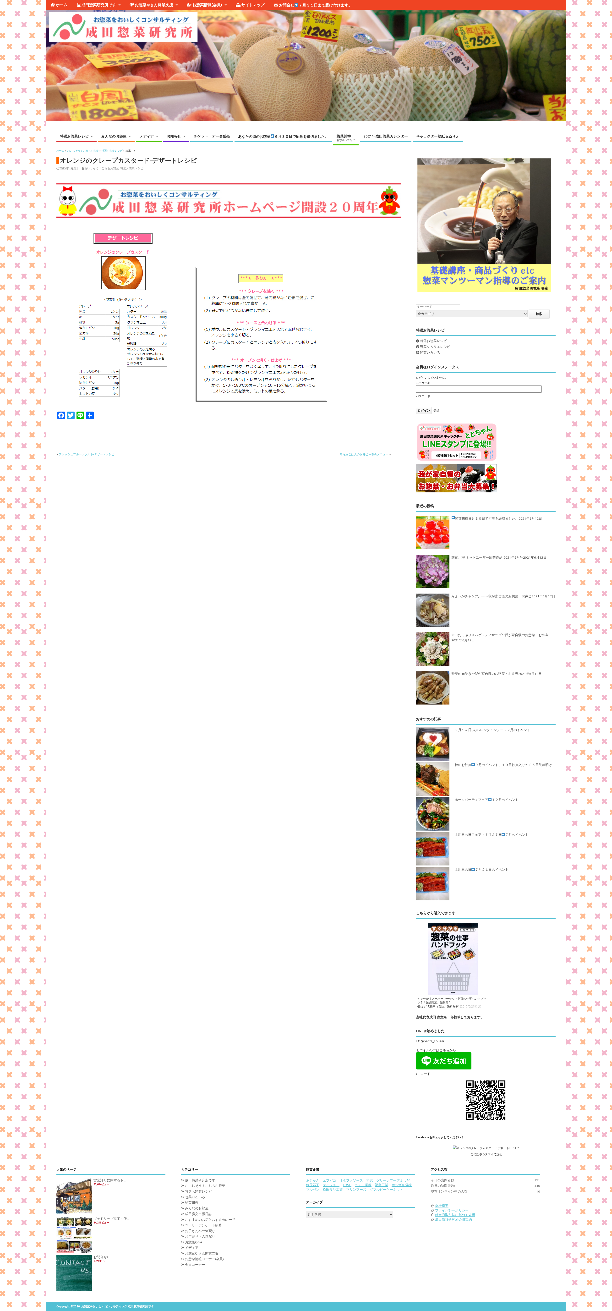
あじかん (312, 1180)
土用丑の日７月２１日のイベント (481, 869)
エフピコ (329, 1180)
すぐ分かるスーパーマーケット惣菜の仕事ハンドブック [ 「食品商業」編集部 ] (451, 1001)
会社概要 (441, 1206)
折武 (369, 1180)
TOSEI (347, 1185)
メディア (146, 136)
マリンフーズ (356, 1189)
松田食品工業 (333, 1189)
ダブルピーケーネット (386, 1189)
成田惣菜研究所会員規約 (453, 1219)
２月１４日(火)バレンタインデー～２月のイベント (492, 730)
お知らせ (174, 136)
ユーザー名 (423, 383)
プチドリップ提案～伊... (111, 1219)
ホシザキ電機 (402, 1185)
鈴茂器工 (312, 1185)
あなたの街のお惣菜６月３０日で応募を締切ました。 (283, 136)
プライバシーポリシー (452, 1210)
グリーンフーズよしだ (393, 1180)
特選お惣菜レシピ (74, 136)
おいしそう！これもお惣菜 (101, 168)
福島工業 (381, 1185)
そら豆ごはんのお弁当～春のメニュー (364, 454)
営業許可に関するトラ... (111, 1180)
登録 (436, 410)
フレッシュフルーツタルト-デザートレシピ (86, 454)
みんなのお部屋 (113, 136)
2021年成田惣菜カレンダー (385, 136)
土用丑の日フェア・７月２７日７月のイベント (492, 834)
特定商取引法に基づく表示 (455, 1215)
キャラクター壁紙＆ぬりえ (437, 136)
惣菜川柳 (346, 138)
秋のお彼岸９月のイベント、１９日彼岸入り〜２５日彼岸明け (503, 765)
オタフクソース (351, 1180)
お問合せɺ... (101, 1257)
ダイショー (331, 1185)
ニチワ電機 (363, 1185)
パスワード (423, 396)
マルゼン (312, 1189)
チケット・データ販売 (212, 136)
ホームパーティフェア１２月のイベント (487, 800)
